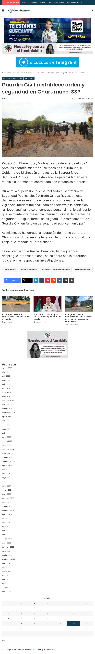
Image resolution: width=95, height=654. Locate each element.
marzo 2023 (6, 535)
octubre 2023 (7, 506)
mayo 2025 (6, 429)
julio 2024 (5, 470)
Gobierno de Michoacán (25, 73)
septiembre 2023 (8, 510)
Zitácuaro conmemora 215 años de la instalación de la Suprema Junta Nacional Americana (55, 2)
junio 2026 (6, 376)
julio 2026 (5, 372)
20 (47, 624)
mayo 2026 (6, 380)
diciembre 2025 (8, 400)
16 (86, 619)
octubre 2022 (7, 555)
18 (21, 624)
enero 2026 (6, 396)
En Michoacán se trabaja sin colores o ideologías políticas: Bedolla (47, 316)
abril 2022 (6, 579)
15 (73, 619)
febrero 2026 (7, 392)
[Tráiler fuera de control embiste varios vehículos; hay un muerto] (16, 304)
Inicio (5, 73)
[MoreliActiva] (19, 10)
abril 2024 (6, 482)
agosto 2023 (7, 514)
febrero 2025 (7, 441)
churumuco (10, 269)
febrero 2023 (7, 539)
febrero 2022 (7, 588)
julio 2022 (5, 567)
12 (34, 619)
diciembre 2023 (8, 498)
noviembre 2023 (8, 502)
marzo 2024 (6, 486)
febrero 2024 (7, 490)
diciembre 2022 (8, 547)
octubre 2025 (7, 409)
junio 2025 (6, 425)
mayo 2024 (6, 478)
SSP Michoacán (83, 269)
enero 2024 (6, 494)
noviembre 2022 (8, 551)
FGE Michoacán (29, 269)
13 (47, 619)
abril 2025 (6, 433)
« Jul (3, 640)
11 (21, 619)
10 (8, 619)
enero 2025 (6, 445)
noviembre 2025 (8, 404)
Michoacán (29, 78)
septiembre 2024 (8, 461)
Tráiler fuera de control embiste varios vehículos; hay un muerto (15, 316)
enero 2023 (6, 543)
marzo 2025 (6, 437)
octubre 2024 (7, 457)
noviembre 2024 (8, 453)
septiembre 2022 (8, 559)
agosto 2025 (7, 417)
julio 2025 (5, 421)
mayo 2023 (6, 527)
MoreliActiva (50, 650)
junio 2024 (6, 474)
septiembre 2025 (8, 413)
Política (12, 73)
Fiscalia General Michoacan (56, 269)
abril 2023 (6, 531)
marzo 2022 (6, 584)
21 (60, 624)
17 (8, 624)
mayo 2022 (6, 575)
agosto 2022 (7, 563)
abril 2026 (6, 384)
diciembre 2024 (8, 449)
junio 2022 (6, 571)
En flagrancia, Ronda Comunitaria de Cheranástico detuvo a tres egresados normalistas (79, 318)
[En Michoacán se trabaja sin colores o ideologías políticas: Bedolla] (47, 304)
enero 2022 (6, 592)
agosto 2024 (7, 466)
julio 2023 (5, 518)
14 (60, 619)
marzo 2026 (6, 388)
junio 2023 (6, 522)
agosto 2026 (7, 368)
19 (34, 624)
